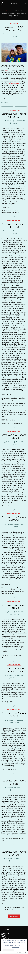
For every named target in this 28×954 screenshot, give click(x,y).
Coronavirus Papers (14, 110)
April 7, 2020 (20, 675)
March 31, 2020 (20, 858)
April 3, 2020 (20, 787)
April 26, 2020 (19, 442)
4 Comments (15, 444)
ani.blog (14, 3)
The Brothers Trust (13, 84)
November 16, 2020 (20, 120)
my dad (7, 71)
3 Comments (15, 36)
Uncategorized (14, 23)
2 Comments (15, 123)
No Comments (15, 614)
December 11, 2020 (20, 34)
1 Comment (15, 526)
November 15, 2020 (20, 231)
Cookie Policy (15, 947)
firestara (9, 34)
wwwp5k (6, 102)
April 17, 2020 (19, 524)
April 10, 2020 (19, 612)
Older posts (14, 916)
